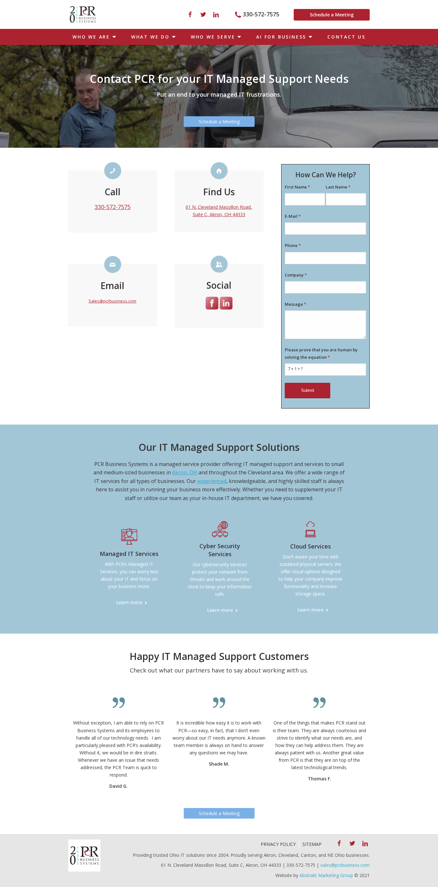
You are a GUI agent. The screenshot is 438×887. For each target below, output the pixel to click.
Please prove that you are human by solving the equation (321, 353)
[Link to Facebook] (190, 14)
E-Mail (293, 216)
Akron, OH (184, 472)
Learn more (129, 602)
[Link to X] (203, 14)
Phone (293, 245)
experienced (211, 481)
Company (296, 275)
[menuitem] (93, 37)
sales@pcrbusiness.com (345, 865)
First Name (297, 187)
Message (295, 304)
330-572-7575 (261, 14)
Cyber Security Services (219, 550)
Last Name (338, 187)
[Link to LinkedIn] (216, 14)
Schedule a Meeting (332, 15)
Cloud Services (310, 546)
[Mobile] (82, 14)
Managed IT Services (129, 554)
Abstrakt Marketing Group (326, 875)
